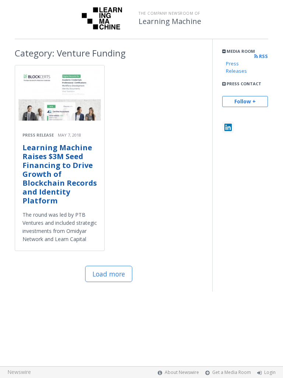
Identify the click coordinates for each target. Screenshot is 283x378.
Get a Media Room (231, 372)
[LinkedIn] (228, 127)
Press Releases (236, 67)
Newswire (19, 371)
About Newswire (182, 372)
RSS (263, 56)
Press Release (38, 135)
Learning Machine (170, 21)
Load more (108, 273)
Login (270, 372)
